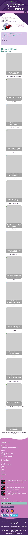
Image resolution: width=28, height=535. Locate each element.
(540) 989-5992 (8, 454)
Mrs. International (5, 526)
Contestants (3, 467)
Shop (2, 472)
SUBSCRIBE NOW (7, 507)
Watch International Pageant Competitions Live (14, 5)
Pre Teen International (6, 464)
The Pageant (4, 463)
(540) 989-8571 (8, 456)
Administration (5, 522)
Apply (2, 466)
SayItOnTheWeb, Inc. (17, 533)
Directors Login (15, 522)
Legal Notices (14, 523)
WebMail (22, 522)
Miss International (15, 526)
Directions (3, 471)
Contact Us (3, 474)
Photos (2, 469)
